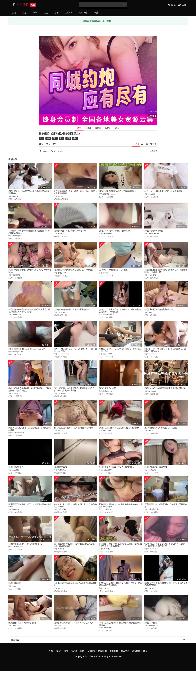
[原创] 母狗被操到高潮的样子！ (157, 467)
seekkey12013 (153, 625)
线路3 (108, 127)
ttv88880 (151, 194)
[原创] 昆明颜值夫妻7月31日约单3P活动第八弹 (73, 622)
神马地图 (125, 651)
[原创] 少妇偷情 (150, 622)
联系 (145, 651)
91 (23, 4)
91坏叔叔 (106, 549)
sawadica (106, 273)
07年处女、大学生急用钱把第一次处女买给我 (163, 191)
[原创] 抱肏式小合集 (107, 388)
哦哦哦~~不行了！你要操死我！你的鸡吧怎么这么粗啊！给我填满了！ (165, 350)
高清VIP (69, 12)
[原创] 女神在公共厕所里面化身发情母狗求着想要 (164, 388)
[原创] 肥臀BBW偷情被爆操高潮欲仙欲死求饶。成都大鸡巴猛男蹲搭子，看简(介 (29, 310)
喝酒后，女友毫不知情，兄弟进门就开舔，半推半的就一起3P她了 (75, 350)
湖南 (55, 138)
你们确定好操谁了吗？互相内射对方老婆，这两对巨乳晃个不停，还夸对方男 (120, 545)
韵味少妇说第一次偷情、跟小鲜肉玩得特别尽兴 (73, 428)
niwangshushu (17, 352)
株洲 (41, 138)
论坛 (56, 12)
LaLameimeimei (63, 354)
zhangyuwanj (63, 312)
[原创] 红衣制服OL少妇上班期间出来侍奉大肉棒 (119, 428)
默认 (79, 127)
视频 (24, 12)
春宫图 (150, 430)
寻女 (75, 138)
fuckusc (46, 151)
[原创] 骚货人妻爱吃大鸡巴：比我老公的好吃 (27, 349)
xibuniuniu (107, 430)
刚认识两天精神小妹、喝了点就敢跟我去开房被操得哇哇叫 (29, 505)
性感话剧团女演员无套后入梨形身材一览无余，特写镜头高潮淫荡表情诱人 (120, 584)
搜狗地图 (102, 651)
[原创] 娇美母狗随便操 (153, 230)
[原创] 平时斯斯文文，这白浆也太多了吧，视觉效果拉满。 (29, 271)
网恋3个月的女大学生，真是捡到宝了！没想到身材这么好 (29, 429)
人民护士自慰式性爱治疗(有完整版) (113, 270)
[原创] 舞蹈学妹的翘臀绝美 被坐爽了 (159, 309)
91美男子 (61, 549)
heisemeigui (152, 549)
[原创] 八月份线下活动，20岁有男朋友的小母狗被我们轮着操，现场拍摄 (120, 310)
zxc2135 (15, 470)
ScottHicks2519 (18, 433)
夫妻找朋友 (62, 470)
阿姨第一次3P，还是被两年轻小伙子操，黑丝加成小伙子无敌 (120, 350)
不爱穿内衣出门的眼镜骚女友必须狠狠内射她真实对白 (75, 584)
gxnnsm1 (61, 234)
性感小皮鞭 (16, 275)
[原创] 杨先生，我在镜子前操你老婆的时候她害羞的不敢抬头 (29, 192)
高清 (117, 127)
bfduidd (60, 196)
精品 (46, 12)
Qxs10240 (152, 470)
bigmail (15, 196)
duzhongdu (16, 236)
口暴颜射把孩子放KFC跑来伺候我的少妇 (25, 544)
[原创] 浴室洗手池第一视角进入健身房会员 (117, 467)
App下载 (83, 12)
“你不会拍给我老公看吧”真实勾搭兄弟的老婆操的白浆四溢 (120, 623)
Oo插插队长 (107, 628)
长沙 (61, 138)
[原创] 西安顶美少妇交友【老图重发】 (115, 230)
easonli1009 (107, 354)
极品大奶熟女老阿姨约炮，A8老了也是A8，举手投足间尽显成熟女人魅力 (29, 389)
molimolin (151, 354)
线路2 (98, 127)
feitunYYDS (16, 314)
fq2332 (15, 393)
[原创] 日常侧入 (14, 583)
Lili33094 (152, 391)
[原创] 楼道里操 (60, 467)
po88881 (61, 430)
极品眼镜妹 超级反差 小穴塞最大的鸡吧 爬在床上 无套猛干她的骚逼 (120, 505)
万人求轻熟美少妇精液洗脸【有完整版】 (161, 428)
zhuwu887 (62, 393)
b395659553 (108, 234)
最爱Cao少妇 (108, 391)
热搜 (66, 651)
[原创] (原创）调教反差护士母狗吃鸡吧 (70, 230)
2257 (58, 651)
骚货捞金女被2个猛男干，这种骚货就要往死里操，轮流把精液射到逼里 (75, 545)
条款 (51, 651)
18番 (96, 12)
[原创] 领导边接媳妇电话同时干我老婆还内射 (117, 191)
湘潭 (68, 138)
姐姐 (48, 138)
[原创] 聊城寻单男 (15, 467)
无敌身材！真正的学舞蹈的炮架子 (22, 622)
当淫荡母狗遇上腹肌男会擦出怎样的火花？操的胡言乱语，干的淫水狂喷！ (165, 271)
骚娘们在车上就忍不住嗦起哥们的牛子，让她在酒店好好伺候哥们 (165, 584)
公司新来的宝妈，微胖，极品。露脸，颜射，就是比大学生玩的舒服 (75, 192)
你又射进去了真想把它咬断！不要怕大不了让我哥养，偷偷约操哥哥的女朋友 (164, 545)
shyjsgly (151, 588)
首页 (14, 12)
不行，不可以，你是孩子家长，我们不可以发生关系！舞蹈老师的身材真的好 (74, 389)
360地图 (113, 651)
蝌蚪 (35, 12)
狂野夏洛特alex (153, 234)
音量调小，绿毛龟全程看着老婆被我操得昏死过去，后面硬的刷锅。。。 (29, 231)
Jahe (150, 312)
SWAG (74, 651)
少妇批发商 (152, 275)
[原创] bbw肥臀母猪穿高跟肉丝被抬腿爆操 (71, 309)
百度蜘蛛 (91, 651)
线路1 (88, 127)
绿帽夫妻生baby (109, 194)
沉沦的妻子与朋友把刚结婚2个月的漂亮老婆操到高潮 (165, 505)
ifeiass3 (106, 588)
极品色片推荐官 (108, 314)
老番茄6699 (62, 273)
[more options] (184, 640)
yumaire (15, 586)
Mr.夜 (60, 625)
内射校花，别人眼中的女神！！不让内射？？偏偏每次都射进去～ (75, 505)
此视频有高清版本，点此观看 (97, 21)
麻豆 (82, 651)
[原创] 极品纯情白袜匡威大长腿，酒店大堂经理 (73, 270)
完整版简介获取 (154, 509)
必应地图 (136, 651)
